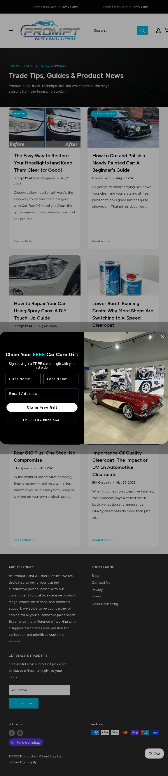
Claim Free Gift (42, 407)
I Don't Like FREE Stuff (42, 420)
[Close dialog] (162, 337)
